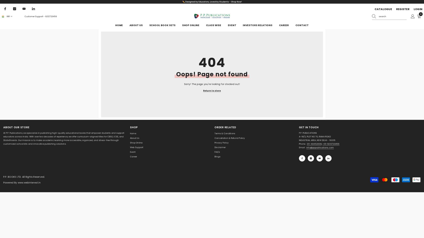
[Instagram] (14, 8)
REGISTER (403, 9)
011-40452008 (314, 143)
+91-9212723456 (330, 143)
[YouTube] (24, 8)
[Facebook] (5, 8)
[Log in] (413, 17)
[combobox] (393, 16)
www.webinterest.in (29, 182)
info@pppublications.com (320, 147)
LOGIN (418, 9)
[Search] (389, 16)
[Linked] (33, 8)
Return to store (212, 90)
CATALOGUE (383, 9)
